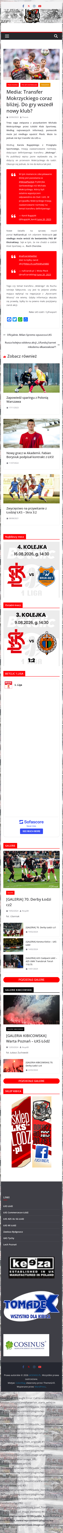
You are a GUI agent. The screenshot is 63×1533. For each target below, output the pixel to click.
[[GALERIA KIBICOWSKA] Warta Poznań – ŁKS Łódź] (31, 1009)
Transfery (45, 85)
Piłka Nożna (13, 85)
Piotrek (25, 117)
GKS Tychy (8, 1238)
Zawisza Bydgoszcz (13, 1231)
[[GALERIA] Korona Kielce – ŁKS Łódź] (13, 945)
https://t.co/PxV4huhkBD (36, 263)
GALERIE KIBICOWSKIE (15, 1029)
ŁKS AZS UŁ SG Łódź (13, 1218)
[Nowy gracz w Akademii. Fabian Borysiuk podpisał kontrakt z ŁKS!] (31, 421)
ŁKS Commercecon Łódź (15, 1212)
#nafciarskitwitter (28, 256)
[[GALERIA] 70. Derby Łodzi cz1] (13, 929)
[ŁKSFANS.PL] (31, 11)
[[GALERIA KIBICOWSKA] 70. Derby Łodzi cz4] (13, 1066)
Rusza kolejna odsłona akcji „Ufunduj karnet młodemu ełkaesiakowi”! (30, 345)
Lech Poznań (10, 1244)
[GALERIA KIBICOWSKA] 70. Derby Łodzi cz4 (39, 1064)
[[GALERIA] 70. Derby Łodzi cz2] (31, 869)
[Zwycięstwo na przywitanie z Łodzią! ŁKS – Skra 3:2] (31, 476)
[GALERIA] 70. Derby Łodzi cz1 (41, 927)
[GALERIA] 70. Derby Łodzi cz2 (28, 902)
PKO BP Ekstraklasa (29, 85)
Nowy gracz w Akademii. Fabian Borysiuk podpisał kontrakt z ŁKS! (30, 455)
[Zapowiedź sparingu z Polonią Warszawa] (31, 365)
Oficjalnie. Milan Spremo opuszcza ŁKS (29, 335)
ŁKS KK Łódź (9, 1225)
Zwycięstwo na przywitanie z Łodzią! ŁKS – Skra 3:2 (26, 510)
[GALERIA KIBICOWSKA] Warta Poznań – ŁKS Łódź (28, 1038)
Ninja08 (25, 911)
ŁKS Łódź (8, 1206)
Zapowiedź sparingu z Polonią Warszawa (27, 400)
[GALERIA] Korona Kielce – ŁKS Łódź (41, 943)
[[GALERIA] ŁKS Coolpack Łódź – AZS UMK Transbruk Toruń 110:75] (13, 963)
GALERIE (10, 893)
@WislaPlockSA (26, 181)
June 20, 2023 (44, 219)
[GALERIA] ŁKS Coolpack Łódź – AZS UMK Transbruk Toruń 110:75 (41, 961)
